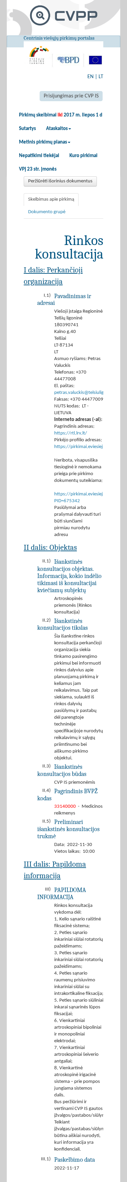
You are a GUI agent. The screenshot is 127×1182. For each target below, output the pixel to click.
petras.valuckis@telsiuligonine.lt (86, 392)
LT (101, 77)
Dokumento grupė (46, 212)
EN (90, 77)
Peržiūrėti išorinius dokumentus (60, 181)
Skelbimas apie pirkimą (51, 199)
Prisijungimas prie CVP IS (71, 96)
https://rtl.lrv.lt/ (70, 433)
